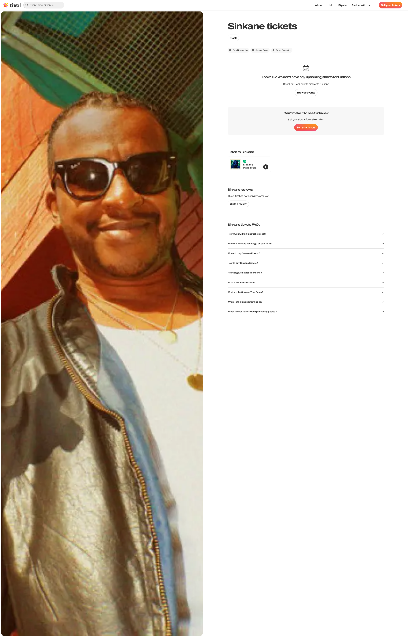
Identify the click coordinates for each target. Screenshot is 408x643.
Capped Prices (261, 50)
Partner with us (361, 5)
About (319, 5)
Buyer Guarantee (283, 50)
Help (330, 5)
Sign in (342, 5)
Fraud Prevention (240, 50)
